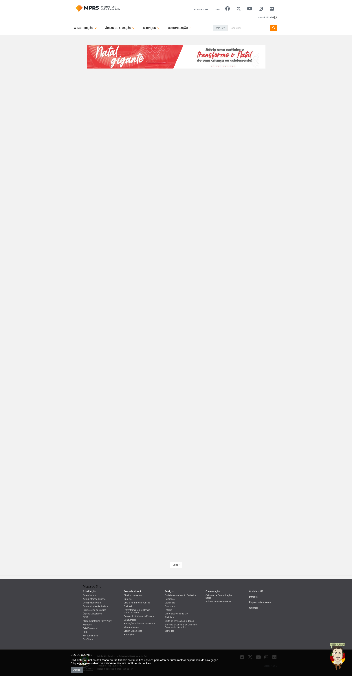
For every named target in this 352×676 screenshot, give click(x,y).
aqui (82, 663)
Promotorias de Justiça (94, 610)
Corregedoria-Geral (92, 602)
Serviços (150, 28)
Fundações (129, 634)
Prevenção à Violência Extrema (139, 616)
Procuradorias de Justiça (95, 606)
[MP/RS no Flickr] (272, 9)
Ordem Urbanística (133, 631)
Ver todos (169, 631)
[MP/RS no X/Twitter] (238, 9)
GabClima (88, 639)
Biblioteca (169, 617)
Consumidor (130, 620)
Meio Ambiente (131, 627)
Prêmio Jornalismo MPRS (218, 601)
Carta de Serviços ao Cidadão (179, 621)
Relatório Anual (90, 628)
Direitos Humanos (133, 595)
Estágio (168, 610)
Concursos (170, 606)
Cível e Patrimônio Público (137, 602)
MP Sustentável (90, 635)
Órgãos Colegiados (92, 613)
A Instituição (84, 28)
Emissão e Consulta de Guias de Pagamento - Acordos (181, 626)
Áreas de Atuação (118, 28)
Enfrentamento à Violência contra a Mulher (137, 611)
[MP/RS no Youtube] (249, 9)
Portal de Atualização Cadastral (180, 595)
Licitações (170, 599)
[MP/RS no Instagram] (260, 9)
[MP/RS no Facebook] (227, 9)
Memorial (87, 624)
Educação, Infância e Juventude (139, 623)
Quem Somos (89, 595)
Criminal (128, 599)
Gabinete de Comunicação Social (219, 596)
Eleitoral (128, 606)
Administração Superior (94, 599)
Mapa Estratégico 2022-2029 (97, 621)
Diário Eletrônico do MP (176, 613)
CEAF (85, 617)
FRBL (85, 632)
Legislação (170, 602)
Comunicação (178, 28)
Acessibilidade (265, 17)
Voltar (176, 564)
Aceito (76, 669)
